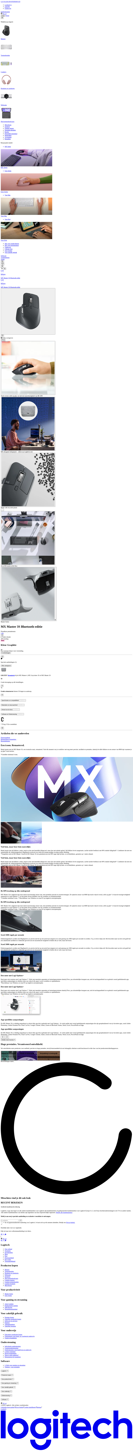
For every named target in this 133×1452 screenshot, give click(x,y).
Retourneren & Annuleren (13, 1357)
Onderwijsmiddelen (11, 1338)
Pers (6, 1256)
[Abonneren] (20, 1220)
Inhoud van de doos (7, 709)
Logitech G (8, 5)
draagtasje (11, 675)
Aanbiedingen (5, 257)
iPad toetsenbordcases (11, 1278)
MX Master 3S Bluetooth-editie (10, 278)
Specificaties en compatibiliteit (10, 700)
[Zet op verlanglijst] (2, 336)
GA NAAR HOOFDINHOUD (10, 1)
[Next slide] (7, 1037)
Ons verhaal (8, 1249)
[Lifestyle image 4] (28, 538)
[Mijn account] (2, 266)
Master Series (9, 1294)
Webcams (8, 1275)
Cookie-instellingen (30, 1407)
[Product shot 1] (28, 311)
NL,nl (4, 14)
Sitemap (38, 1407)
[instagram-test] (2, 1234)
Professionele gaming (11, 1306)
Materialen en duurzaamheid (9, 705)
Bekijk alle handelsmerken (64, 1212)
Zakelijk (7, 7)
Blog (6, 1254)
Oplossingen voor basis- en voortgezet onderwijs (20, 1336)
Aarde (3, 259)
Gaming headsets (10, 1284)
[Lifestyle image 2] (28, 424)
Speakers (7, 1277)
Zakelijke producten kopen (13, 1319)
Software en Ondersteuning (9, 714)
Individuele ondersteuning (13, 1346)
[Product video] (29, 594)
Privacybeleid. (70, 1222)
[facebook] (5, 1234)
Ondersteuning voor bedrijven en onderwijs (18, 1350)
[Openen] (4, 269)
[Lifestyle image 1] (28, 368)
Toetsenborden (9, 1271)
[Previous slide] (3, 1037)
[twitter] (4, 1234)
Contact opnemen (10, 1351)
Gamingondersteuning (11, 1348)
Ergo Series (8, 1295)
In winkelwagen (6, 653)
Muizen (3, 274)
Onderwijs (8, 8)
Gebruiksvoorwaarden (8, 1407)
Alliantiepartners (10, 1324)
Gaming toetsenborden (12, 1282)
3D (4, 340)
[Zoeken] (2, 261)
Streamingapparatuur (11, 1309)
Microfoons (8, 1285)
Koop (3, 15)
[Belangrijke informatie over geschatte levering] (2, 686)
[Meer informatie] (2, 510)
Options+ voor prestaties (12, 1367)
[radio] (1, 649)
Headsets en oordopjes (11, 1273)
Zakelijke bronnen (10, 1326)
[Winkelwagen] (2, 268)
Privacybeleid (19, 1407)
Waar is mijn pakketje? (12, 1355)
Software (3, 256)
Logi (2, 270)
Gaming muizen (10, 1280)
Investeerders (9, 1252)
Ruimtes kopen (9, 1317)
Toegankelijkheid (10, 1261)
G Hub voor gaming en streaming (15, 1365)
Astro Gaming (9, 1304)
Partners (7, 1323)
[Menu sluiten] (2, 18)
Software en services (11, 1321)
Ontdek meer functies (8, 1040)
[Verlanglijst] (2, 264)
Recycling (8, 1259)
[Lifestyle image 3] (28, 480)
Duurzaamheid (9, 1258)
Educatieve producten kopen (13, 1334)
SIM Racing (8, 1307)
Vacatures (8, 1251)
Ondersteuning (5, 12)
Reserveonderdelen (10, 1353)
